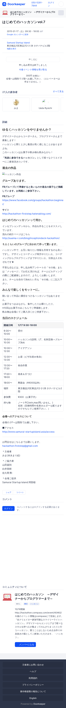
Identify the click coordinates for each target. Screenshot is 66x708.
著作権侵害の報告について (33, 691)
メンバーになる (26, 644)
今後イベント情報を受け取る (33, 69)
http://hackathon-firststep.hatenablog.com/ (26, 213)
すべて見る (58, 91)
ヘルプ (33, 671)
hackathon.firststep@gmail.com (20, 445)
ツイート (20, 492)
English (33, 698)
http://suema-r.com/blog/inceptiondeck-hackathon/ (31, 238)
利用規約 (33, 678)
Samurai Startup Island (18, 42)
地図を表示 (11, 49)
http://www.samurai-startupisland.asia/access (28, 431)
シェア (8, 492)
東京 (26, 604)
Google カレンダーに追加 (17, 34)
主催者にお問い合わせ (33, 664)
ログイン (8, 508)
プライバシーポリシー (33, 684)
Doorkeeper (39, 704)
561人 (18, 604)
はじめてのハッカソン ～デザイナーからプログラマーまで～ (32, 13)
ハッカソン (34, 604)
